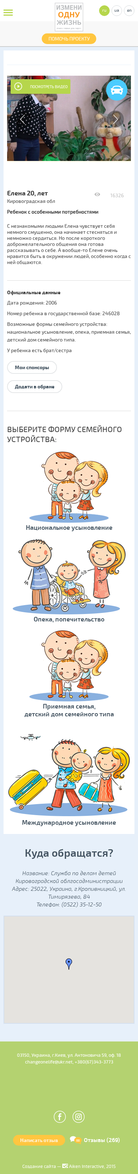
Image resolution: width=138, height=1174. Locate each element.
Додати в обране (34, 387)
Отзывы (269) (102, 1140)
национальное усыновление (40, 332)
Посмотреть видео (49, 87)
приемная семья (110, 332)
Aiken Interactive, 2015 (92, 1166)
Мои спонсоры (32, 368)
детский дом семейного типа (41, 340)
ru (104, 10)
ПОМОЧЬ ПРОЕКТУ (69, 39)
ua (116, 10)
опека (82, 332)
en (129, 10)
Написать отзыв (39, 1140)
